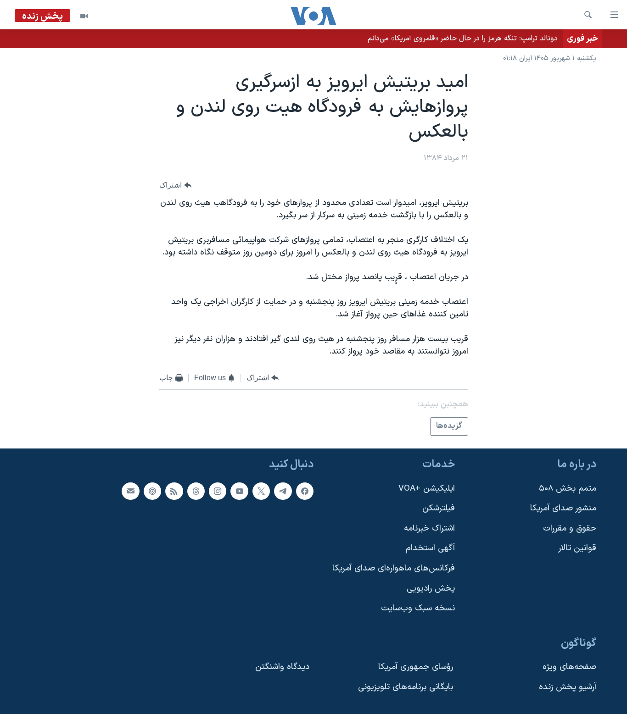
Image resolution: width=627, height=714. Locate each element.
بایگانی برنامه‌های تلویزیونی (405, 687)
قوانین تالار (577, 548)
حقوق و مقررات (569, 528)
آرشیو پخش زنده (567, 687)
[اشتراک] (130, 490)
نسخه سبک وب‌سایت (418, 608)
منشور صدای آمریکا (563, 508)
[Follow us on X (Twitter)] (261, 490)
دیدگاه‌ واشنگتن (282, 667)
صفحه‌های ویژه (569, 667)
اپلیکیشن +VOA (426, 488)
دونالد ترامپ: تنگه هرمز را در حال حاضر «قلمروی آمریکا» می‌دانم (463, 38)
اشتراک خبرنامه (429, 528)
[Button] (175, 185)
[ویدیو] (84, 16)
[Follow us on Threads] (196, 490)
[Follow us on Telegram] (282, 490)
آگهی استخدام (430, 548)
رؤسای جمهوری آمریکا (415, 667)
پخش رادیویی (431, 588)
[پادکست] (152, 490)
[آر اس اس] (174, 490)
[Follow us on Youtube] (239, 490)
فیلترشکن (438, 508)
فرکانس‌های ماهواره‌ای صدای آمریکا (393, 568)
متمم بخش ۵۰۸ (567, 488)
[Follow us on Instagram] (217, 490)
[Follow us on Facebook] (305, 490)
